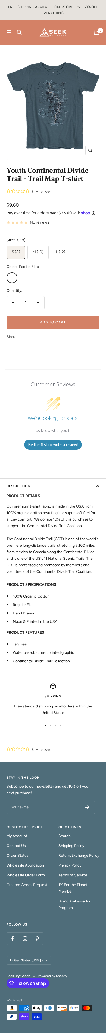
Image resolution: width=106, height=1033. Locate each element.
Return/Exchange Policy (78, 855)
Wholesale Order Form (26, 875)
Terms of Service (72, 875)
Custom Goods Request (27, 885)
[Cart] (96, 32)
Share (12, 337)
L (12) (60, 252)
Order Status (18, 855)
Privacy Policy (70, 865)
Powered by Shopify (52, 976)
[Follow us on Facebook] (13, 938)
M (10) (38, 252)
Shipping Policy (71, 845)
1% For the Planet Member (73, 888)
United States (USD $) (26, 960)
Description (18, 486)
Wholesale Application (25, 865)
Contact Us (16, 845)
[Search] (19, 32)
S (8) (16, 252)
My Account (17, 836)
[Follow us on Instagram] (25, 938)
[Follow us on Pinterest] (37, 938)
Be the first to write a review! (53, 444)
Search (64, 836)
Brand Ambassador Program (74, 904)
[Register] (87, 807)
